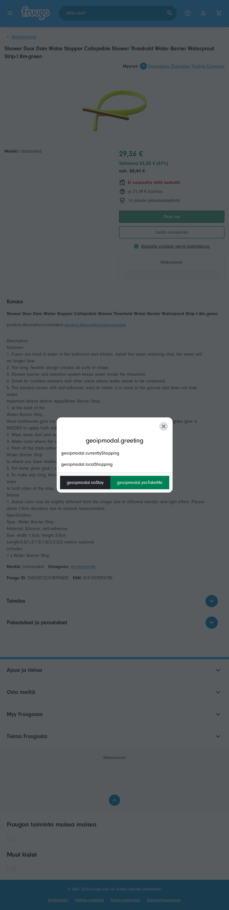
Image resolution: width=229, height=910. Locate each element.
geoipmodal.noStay (85, 482)
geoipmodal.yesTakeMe (140, 482)
